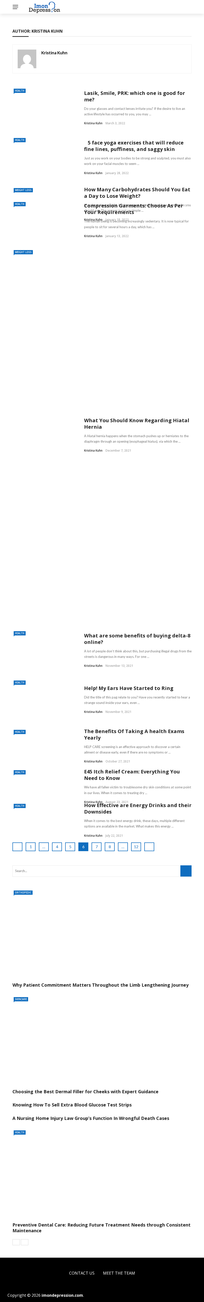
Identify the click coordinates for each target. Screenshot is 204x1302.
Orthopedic (23, 892)
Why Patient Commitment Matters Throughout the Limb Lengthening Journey (100, 985)
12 (136, 846)
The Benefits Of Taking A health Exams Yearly (134, 734)
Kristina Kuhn (54, 52)
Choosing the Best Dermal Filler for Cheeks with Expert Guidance (85, 1092)
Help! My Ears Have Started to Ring (128, 688)
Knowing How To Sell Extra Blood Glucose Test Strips (72, 1105)
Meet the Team (119, 1273)
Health (19, 90)
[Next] (24, 1242)
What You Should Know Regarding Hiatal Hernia (136, 423)
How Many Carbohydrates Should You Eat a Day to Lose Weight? (137, 192)
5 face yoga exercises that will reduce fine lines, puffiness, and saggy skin (134, 145)
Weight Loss (23, 190)
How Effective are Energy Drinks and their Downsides (138, 808)
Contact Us (82, 1273)
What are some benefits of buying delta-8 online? (137, 638)
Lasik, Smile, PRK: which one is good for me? (134, 96)
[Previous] (16, 1242)
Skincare (21, 999)
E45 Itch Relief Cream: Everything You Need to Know (132, 774)
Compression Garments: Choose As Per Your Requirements (133, 208)
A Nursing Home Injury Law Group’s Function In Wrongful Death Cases (90, 1118)
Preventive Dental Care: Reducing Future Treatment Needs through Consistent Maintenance (101, 1227)
